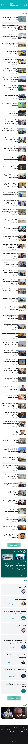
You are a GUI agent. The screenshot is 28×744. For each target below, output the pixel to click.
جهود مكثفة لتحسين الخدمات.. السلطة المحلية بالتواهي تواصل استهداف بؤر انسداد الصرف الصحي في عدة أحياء (10, 157)
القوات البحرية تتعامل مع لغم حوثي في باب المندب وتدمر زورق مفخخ (10, 18)
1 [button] (21, 575)
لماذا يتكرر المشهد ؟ (20, 626)
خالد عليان (11, 647)
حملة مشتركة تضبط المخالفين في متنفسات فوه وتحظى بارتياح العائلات (10, 379)
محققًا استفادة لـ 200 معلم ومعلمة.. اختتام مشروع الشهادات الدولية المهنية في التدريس (7, 566)
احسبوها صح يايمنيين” (20, 599)
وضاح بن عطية (11, 591)
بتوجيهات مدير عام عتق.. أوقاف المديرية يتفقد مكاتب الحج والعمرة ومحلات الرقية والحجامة (10, 290)
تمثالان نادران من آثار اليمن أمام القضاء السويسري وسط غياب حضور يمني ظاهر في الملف (10, 166)
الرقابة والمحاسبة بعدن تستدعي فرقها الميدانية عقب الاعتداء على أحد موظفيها (10, 78)
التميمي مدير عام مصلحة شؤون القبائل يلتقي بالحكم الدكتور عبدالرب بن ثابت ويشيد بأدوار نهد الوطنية (10, 60)
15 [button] (6, 575)
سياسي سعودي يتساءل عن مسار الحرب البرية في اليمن (10, 458)
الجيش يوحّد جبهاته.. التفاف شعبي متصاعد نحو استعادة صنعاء (11, 219)
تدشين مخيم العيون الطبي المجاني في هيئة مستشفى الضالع (10, 237)
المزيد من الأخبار (14, 545)
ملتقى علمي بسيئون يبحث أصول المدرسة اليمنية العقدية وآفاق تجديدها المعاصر (10, 422)
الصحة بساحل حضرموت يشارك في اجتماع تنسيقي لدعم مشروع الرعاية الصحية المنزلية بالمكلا (11, 175)
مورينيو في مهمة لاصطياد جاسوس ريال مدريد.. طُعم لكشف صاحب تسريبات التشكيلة (21, 716)
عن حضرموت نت (23, 736)
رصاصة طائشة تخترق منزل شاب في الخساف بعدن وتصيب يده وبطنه (11, 510)
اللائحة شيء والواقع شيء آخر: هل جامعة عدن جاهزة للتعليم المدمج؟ (15, 612)
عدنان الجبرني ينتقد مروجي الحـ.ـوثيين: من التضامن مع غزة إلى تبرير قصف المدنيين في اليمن (10, 413)
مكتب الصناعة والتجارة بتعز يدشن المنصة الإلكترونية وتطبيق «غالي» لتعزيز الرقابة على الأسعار (10, 26)
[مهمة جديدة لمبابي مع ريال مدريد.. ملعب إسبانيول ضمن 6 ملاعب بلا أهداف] (7, 713)
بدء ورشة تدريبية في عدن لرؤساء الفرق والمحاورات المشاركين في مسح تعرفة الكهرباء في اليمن (10, 281)
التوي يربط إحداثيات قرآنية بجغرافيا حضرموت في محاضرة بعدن (11, 96)
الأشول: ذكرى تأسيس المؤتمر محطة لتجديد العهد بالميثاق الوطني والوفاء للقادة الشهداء (11, 535)
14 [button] (7, 575)
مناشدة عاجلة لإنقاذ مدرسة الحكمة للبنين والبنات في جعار (10, 104)
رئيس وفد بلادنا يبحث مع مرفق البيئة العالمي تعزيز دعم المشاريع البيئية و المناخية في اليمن (10, 272)
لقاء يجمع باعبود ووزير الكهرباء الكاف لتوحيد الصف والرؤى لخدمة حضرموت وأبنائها (10, 325)
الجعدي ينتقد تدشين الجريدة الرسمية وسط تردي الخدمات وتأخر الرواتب (11, 483)
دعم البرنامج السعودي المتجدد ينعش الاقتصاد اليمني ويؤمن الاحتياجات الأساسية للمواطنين (11, 87)
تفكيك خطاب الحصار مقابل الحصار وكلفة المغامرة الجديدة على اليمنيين (15, 641)
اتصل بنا (14, 738)
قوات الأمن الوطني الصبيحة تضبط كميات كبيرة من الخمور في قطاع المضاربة (11, 492)
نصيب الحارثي (11, 662)
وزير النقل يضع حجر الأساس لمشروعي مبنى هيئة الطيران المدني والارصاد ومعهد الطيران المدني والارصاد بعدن (10, 201)
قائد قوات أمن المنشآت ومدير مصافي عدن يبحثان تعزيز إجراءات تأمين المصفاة (10, 35)
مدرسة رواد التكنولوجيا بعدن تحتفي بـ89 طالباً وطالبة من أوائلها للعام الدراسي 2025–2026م (10, 228)
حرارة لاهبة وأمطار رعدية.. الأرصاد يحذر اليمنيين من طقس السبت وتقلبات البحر (10, 527)
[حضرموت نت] (14, 5)
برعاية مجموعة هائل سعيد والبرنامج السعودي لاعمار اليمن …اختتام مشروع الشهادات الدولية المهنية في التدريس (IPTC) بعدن (20, 566)
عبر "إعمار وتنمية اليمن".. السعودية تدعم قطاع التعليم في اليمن (10, 112)
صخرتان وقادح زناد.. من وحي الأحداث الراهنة (16, 685)
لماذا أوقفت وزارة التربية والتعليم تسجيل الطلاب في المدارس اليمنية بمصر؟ (10, 299)
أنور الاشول (11, 604)
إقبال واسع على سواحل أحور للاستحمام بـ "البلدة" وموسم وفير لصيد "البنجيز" (10, 343)
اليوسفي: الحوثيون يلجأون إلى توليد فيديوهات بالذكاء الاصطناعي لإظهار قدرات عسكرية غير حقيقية (11, 449)
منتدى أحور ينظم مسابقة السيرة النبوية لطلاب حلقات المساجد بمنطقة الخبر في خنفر (10, 440)
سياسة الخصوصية (16, 736)
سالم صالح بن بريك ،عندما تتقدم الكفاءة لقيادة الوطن (15, 656)
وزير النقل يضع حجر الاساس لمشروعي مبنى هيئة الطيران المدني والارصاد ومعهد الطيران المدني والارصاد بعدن (10, 121)
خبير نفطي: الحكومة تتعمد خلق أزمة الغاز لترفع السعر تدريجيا (10, 431)
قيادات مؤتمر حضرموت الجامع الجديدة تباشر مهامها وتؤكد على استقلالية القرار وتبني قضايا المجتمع (10, 139)
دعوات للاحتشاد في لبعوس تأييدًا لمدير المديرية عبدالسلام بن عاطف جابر (10, 263)
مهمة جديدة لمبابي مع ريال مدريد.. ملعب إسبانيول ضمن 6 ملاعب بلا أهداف (8, 716)
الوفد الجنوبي (22, 586)
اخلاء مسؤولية (9, 736)
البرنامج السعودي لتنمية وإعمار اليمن (18, 551)
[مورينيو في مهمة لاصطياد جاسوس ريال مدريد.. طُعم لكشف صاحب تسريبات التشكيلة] (20, 713)
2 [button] (20, 575)
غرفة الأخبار (11, 618)
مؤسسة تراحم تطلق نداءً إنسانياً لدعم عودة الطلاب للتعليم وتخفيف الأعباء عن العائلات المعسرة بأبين (10, 307)
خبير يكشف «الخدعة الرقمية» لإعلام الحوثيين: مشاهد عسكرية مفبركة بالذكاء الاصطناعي (10, 361)
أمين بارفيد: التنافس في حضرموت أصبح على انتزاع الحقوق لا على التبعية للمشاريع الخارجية (10, 334)
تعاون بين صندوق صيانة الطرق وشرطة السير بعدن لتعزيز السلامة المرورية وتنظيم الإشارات (10, 254)
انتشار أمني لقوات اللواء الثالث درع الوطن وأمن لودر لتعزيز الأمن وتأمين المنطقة (10, 43)
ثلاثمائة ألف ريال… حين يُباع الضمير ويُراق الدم (15, 670)
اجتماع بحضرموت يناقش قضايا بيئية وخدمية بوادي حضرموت (11, 396)
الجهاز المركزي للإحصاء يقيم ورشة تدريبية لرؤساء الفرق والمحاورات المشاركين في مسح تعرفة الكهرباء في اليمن (10, 404)
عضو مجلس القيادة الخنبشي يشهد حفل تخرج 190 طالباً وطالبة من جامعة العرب (10, 193)
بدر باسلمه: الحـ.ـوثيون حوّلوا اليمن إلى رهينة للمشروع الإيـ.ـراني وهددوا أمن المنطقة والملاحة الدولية (10, 316)
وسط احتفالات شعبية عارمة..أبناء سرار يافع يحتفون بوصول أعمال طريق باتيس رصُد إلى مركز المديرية (10, 210)
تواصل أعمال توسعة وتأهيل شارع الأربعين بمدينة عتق (11, 52)
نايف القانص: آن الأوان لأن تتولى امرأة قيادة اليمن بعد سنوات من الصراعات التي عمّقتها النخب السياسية (10, 387)
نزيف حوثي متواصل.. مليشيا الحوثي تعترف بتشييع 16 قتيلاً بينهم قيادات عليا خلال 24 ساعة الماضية (10, 130)
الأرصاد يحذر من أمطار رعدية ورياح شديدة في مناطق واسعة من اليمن (10, 475)
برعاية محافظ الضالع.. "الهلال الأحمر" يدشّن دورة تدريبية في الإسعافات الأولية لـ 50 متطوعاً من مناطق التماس (10, 69)
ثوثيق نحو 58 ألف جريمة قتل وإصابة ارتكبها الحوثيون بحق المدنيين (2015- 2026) (10, 352)
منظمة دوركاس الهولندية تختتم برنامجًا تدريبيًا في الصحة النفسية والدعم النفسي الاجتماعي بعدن (10, 466)
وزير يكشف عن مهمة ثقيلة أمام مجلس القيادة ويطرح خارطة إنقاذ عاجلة (10, 518)
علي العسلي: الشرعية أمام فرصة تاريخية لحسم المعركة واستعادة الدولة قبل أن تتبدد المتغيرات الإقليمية (10, 245)
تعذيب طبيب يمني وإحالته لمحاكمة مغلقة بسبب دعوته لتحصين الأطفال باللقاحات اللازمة (11, 370)
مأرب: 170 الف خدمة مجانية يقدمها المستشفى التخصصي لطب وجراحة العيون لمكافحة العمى (11, 148)
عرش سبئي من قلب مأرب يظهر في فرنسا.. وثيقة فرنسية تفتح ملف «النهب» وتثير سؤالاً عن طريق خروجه (10, 184)
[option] (20, 562)
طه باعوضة (11, 676)
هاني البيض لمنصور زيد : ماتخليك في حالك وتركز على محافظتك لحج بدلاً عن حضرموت (10, 501)
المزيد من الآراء (14, 698)
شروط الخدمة (4, 736)
